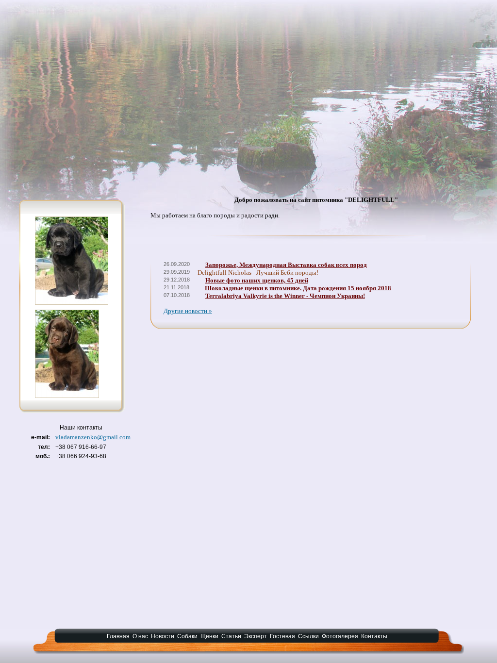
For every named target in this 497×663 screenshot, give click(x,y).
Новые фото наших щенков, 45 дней (256, 280)
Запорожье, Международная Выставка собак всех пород (286, 264)
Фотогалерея (340, 636)
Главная (118, 636)
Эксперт (255, 636)
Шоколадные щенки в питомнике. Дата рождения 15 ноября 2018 (298, 288)
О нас (140, 636)
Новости (162, 636)
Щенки (209, 636)
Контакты (374, 636)
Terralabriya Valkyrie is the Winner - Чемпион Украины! (285, 295)
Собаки (187, 636)
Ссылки (308, 636)
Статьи (231, 636)
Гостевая (282, 636)
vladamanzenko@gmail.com (93, 437)
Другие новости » (188, 311)
